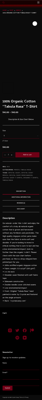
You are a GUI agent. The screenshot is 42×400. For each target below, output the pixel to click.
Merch (16, 170)
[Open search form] (3, 2)
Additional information (21, 197)
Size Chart (21, 209)
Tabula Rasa (26, 170)
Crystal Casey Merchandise (20, 175)
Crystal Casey (14, 173)
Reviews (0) (21, 203)
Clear (6, 141)
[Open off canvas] (38, 2)
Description (21, 191)
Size (4, 130)
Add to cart (27, 154)
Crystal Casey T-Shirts (12, 178)
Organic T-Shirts (30, 178)
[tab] (21, 192)
